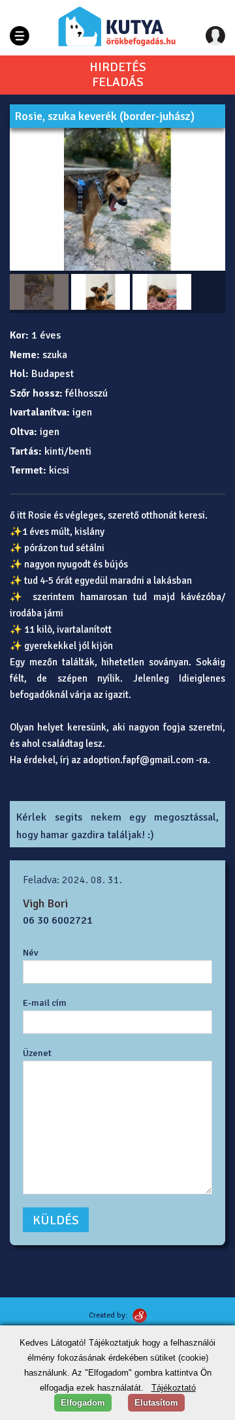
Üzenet (37, 1053)
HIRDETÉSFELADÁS (117, 75)
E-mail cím (45, 1002)
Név (31, 952)
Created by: (108, 1315)
